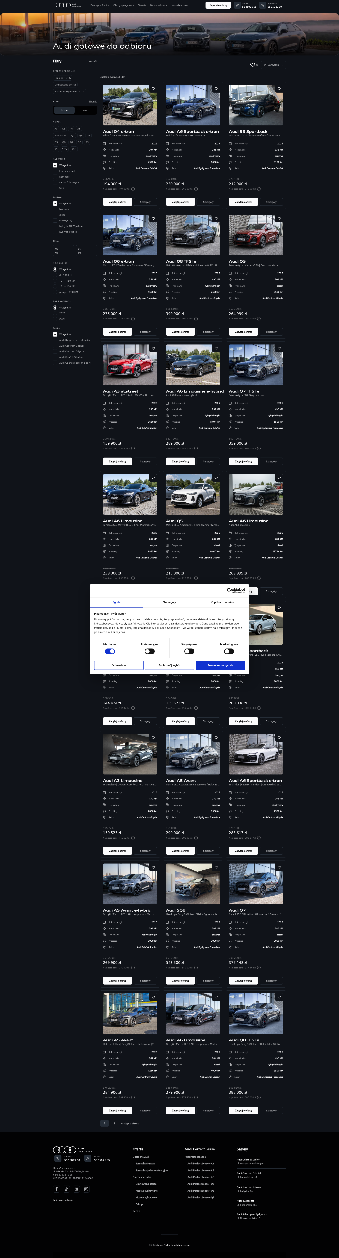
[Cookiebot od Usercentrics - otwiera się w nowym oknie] (229, 590)
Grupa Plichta (164, 1245)
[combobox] (273, 65)
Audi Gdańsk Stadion (248, 1159)
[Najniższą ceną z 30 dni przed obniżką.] (133, 189)
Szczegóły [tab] (169, 601)
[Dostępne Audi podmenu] (108, 5)
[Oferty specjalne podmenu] (133, 5)
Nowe (85, 110)
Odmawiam (119, 665)
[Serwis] (237, 5)
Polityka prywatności (63, 1200)
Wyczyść (93, 61)
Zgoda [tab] (117, 601)
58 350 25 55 (249, 6)
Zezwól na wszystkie (220, 665)
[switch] (150, 651)
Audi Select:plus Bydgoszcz (252, 1214)
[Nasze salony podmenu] (166, 5)
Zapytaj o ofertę (218, 5)
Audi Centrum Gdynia (249, 1186)
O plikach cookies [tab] (222, 601)
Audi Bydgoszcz (245, 1200)
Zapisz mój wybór (169, 665)
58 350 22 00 (275, 6)
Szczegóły (145, 202)
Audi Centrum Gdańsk (249, 1173)
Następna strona (129, 1123)
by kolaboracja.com (180, 1245)
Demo (64, 110)
